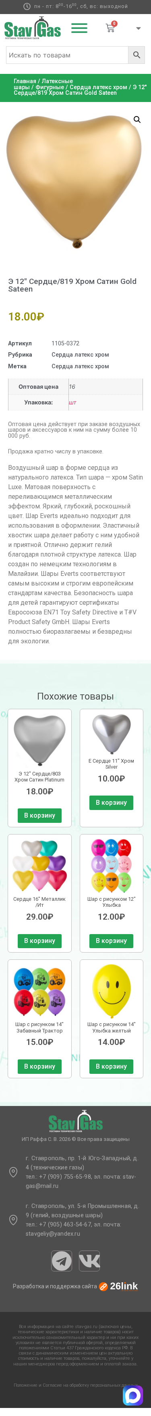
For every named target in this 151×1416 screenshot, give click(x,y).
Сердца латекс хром (98, 87)
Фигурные (49, 87)
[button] (137, 119)
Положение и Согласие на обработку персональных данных (76, 1385)
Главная (25, 81)
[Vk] (89, 1261)
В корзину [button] (39, 815)
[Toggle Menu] (79, 28)
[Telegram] (61, 1261)
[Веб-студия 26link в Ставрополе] (118, 1286)
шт (73, 402)
